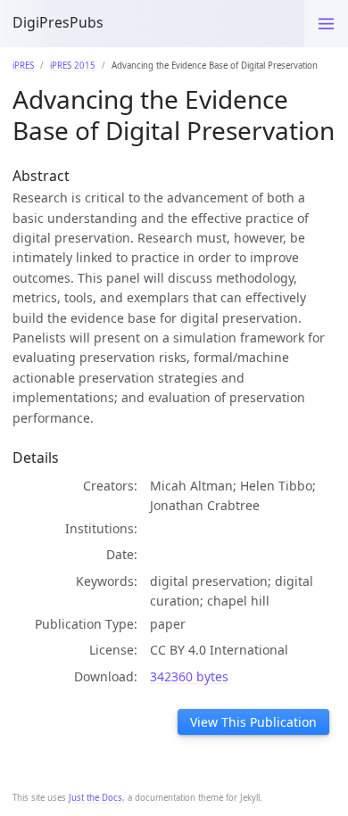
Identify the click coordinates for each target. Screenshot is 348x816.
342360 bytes (189, 676)
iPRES (23, 65)
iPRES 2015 (72, 65)
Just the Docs (95, 798)
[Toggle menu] (326, 23)
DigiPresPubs (58, 22)
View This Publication (253, 721)
